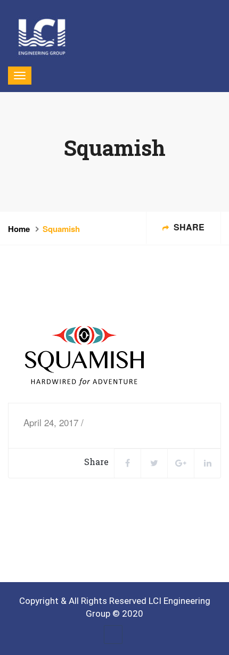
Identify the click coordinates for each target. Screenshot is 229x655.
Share (188, 227)
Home (19, 229)
